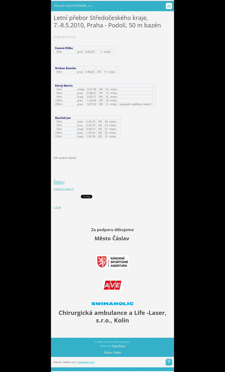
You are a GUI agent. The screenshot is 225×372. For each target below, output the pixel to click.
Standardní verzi (86, 362)
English (117, 352)
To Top (169, 362)
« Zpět (57, 207)
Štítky (59, 182)
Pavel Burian (118, 346)
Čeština (108, 352)
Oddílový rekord (63, 189)
